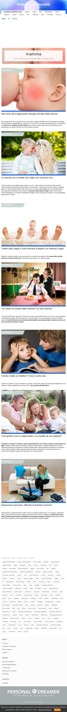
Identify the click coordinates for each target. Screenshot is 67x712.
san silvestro (12, 631)
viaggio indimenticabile (8, 561)
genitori (33, 605)
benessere (51, 575)
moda (40, 598)
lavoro (56, 565)
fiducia (24, 608)
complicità (5, 621)
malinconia (13, 601)
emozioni (38, 571)
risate (61, 591)
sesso (45, 588)
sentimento (28, 591)
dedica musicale (14, 618)
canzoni (43, 575)
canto (3, 625)
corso (43, 618)
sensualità (36, 591)
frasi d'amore (40, 568)
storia (25, 585)
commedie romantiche (8, 575)
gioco (26, 605)
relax (11, 595)
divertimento (34, 615)
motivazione (24, 598)
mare (61, 598)
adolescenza (53, 628)
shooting (45, 561)
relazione (5, 595)
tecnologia (42, 581)
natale (37, 578)
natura (29, 565)
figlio (13, 608)
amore (19, 578)
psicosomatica (28, 595)
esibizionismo (6, 615)
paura (51, 595)
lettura (26, 601)
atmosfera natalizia (55, 625)
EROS (34, 12)
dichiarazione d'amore (56, 615)
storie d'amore (17, 585)
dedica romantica (48, 571)
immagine (40, 601)
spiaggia (37, 585)
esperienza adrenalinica (26, 571)
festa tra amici (32, 608)
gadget (32, 568)
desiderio (5, 618)
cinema (19, 575)
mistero (46, 598)
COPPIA (27, 12)
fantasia (56, 608)
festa (50, 608)
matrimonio (44, 565)
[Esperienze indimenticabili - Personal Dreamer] (33, 4)
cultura (23, 618)
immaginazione (49, 601)
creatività (36, 618)
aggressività (29, 628)
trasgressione (10, 581)
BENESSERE (48, 12)
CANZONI (35, 14)
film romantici (6, 608)
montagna (33, 598)
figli (18, 608)
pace (9, 598)
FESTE (14, 14)
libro (50, 565)
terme (34, 581)
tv (2, 581)
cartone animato (49, 621)
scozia (4, 631)
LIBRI (42, 14)
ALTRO (58, 14)
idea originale (6, 605)
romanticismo (45, 591)
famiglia (53, 568)
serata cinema (18, 591)
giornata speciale (23, 568)
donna (27, 615)
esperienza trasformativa (25, 611)
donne (21, 615)
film (48, 568)
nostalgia (16, 598)
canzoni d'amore (33, 575)
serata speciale (53, 588)
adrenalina (44, 628)
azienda (4, 578)
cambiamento (12, 625)
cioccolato (13, 621)
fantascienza (5, 611)
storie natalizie (6, 585)
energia (14, 615)
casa (25, 575)
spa (60, 628)
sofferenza (18, 588)
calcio (19, 625)
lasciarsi (32, 601)
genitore (40, 605)
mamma (4, 601)
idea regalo (13, 568)
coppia (57, 571)
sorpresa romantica (47, 585)
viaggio (56, 578)
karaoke (4, 568)
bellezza (26, 625)
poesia (36, 595)
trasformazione (20, 581)
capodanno (60, 621)
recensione (18, 595)
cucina (30, 618)
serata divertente (7, 591)
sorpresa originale (7, 588)
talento (49, 581)
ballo (32, 625)
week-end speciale (46, 578)
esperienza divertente (55, 611)
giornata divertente (17, 605)
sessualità (38, 588)
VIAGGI (57, 12)
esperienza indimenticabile (9, 571)
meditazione (54, 598)
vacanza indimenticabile (24, 561)
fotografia (54, 605)
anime (9, 628)
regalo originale (6, 565)
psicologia (22, 565)
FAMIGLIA (6, 14)
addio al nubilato (28, 578)
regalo (15, 565)
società (25, 588)
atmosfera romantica (42, 625)
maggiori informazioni (44, 710)
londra (20, 631)
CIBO (40, 12)
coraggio (55, 618)
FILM (28, 14)
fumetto (47, 605)
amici (21, 628)
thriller (28, 581)
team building (37, 561)
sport (30, 585)
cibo (20, 621)
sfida (31, 588)
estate (13, 611)
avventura (12, 578)
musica (36, 565)
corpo (49, 618)
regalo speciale (55, 561)
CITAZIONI (50, 14)
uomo (62, 578)
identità (58, 601)
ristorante (54, 591)
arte (3, 628)
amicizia (15, 628)
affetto (37, 628)
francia (26, 631)
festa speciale (42, 608)
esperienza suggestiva (40, 611)
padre (4, 598)
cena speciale (27, 621)
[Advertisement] (33, 34)
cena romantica (38, 621)
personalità (44, 595)
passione (57, 595)
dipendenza (44, 615)
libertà (20, 601)
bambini (58, 575)
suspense (56, 581)
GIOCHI (21, 14)
